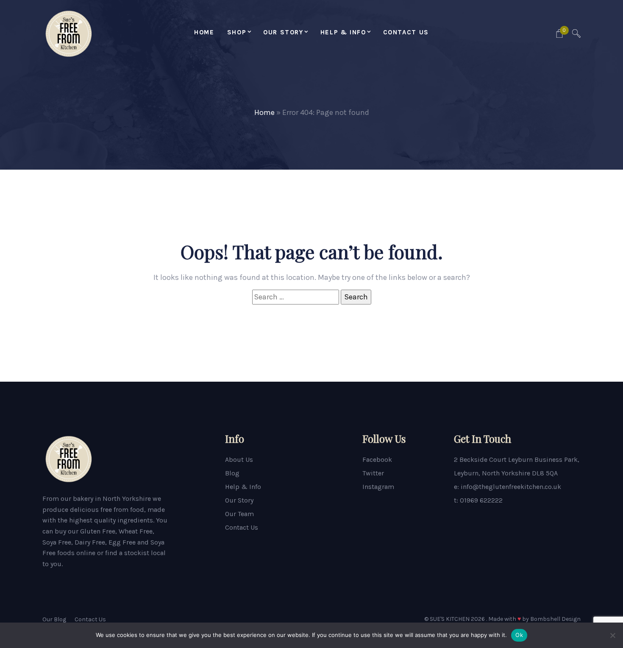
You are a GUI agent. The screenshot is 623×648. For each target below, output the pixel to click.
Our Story (283, 32)
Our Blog (54, 619)
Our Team (239, 514)
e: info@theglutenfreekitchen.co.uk (507, 487)
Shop (236, 32)
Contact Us (406, 32)
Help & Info (343, 32)
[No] (612, 635)
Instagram (378, 487)
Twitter (373, 473)
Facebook (377, 459)
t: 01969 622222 (478, 500)
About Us (239, 459)
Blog (232, 473)
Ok (519, 634)
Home (204, 32)
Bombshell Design (555, 619)
